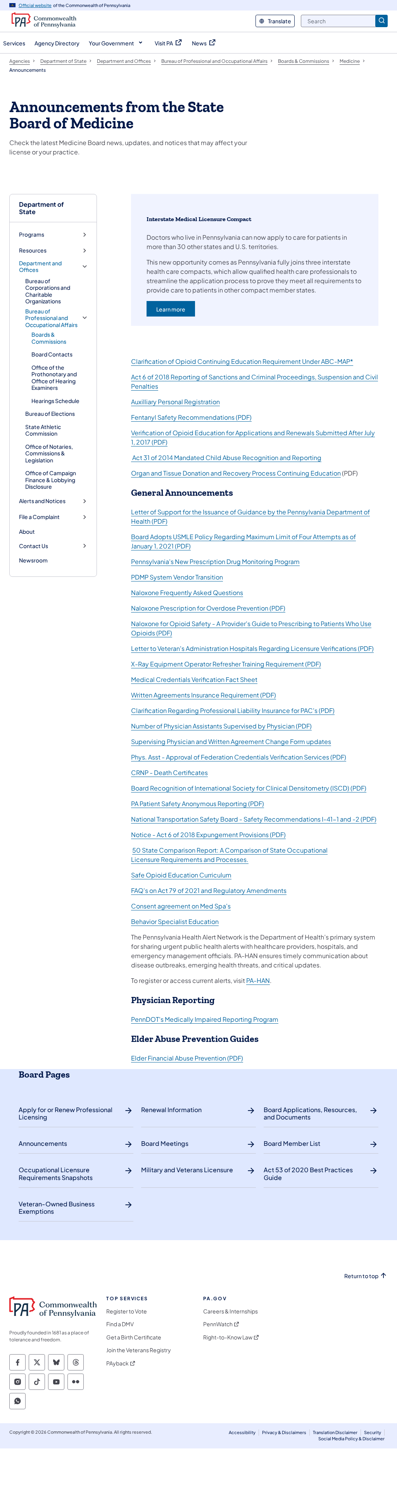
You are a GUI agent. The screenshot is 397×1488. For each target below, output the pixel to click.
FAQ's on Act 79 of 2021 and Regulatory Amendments (209, 890)
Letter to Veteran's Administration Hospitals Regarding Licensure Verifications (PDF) (252, 648)
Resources (33, 250)
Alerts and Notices (42, 501)
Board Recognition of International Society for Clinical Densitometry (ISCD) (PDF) (248, 788)
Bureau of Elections (50, 413)
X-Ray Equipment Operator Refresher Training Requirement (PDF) (226, 664)
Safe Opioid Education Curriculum (181, 875)
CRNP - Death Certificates (169, 772)
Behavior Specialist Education (175, 921)
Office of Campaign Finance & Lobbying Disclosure (50, 479)
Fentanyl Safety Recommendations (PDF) (191, 417)
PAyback (117, 1363)
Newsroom (33, 560)
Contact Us (33, 546)
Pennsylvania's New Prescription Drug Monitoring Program (215, 561)
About (27, 531)
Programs (31, 234)
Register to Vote (126, 1311)
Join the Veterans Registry (138, 1350)
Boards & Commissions (48, 338)
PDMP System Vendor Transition (177, 577)
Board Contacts (51, 354)
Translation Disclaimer (335, 1432)
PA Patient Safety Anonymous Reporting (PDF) (197, 803)
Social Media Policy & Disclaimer (351, 1438)
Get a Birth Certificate (133, 1337)
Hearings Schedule (55, 400)
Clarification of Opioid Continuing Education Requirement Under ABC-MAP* (242, 361)
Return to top (361, 1276)
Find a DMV (120, 1324)
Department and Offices (40, 266)
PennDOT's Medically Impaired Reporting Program (204, 1019)
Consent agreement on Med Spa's (181, 906)
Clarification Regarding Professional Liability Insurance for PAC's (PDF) (233, 710)
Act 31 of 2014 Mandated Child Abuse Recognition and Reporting (226, 457)
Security (372, 1432)
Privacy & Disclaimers (284, 1432)
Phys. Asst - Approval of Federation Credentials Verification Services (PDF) (238, 757)
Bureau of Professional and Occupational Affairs (51, 318)
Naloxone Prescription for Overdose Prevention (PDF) (208, 608)
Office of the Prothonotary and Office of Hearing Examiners (54, 377)
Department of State (41, 208)
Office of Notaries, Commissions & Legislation (49, 453)
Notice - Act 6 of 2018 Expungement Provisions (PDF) (208, 835)
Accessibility (242, 1432)
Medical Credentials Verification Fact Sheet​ (194, 679)
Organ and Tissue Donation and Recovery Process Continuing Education (236, 473)
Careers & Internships (230, 1311)
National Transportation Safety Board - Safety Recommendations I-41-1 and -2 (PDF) (253, 819)
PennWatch (218, 1324)
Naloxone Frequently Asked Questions (187, 592)
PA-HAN (258, 980)
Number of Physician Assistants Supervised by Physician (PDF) (221, 726)
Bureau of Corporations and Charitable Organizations (47, 291)
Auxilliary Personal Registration (175, 402)
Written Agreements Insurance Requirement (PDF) (203, 695)
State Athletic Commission (43, 430)
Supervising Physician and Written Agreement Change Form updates (231, 741)
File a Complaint (39, 517)
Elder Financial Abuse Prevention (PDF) (187, 1058)
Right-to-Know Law (227, 1337)
